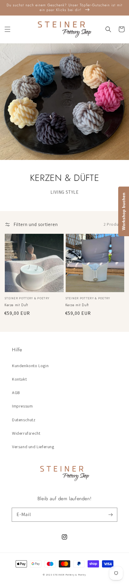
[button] (7, 29)
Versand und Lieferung (33, 446)
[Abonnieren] (110, 514)
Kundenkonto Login (30, 365)
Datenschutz (24, 419)
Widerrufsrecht (26, 433)
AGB (16, 392)
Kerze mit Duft (16, 305)
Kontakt (19, 379)
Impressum (22, 406)
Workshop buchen (123, 211)
